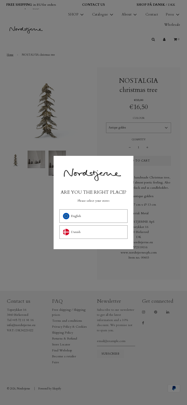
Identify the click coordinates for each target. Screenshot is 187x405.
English (76, 216)
